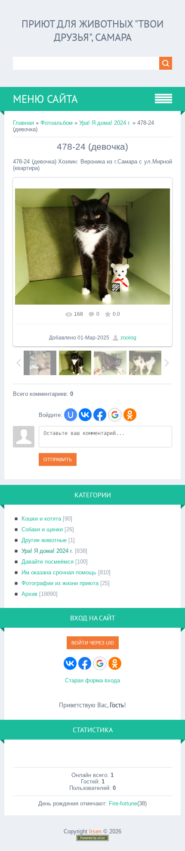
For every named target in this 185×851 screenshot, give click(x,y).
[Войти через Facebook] (99, 414)
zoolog (128, 338)
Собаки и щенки (42, 529)
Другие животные (44, 540)
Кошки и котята (41, 518)
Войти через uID (92, 642)
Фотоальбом (56, 123)
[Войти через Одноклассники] (129, 414)
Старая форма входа (92, 680)
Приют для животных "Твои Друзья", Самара (92, 30)
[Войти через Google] (115, 415)
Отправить (57, 459)
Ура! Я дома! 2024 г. (105, 123)
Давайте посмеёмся (48, 561)
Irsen (95, 831)
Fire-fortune (123, 803)
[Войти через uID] (70, 414)
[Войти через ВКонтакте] (85, 414)
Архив (29, 594)
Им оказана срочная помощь (59, 572)
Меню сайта (45, 99)
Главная (23, 123)
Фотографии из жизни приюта (60, 583)
